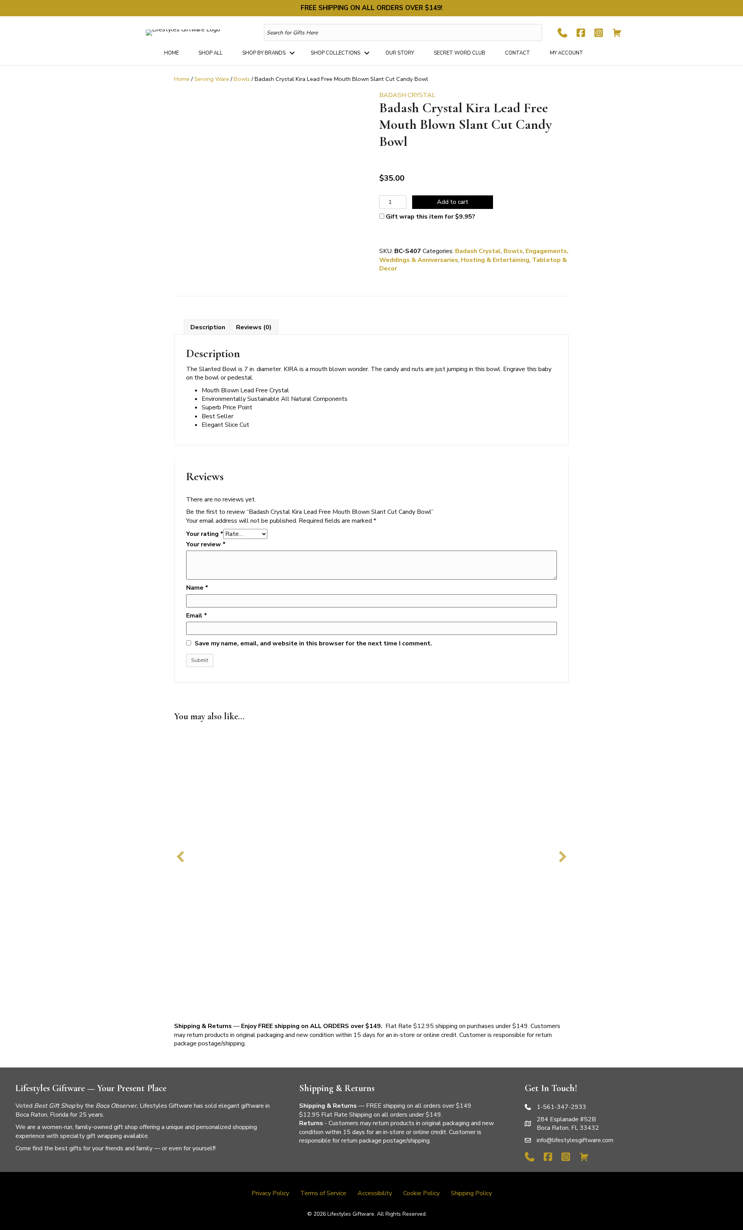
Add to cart (452, 202)
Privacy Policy (270, 1193)
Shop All (211, 53)
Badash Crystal (478, 251)
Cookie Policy (421, 1193)
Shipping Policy (471, 1193)
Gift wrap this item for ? (429, 216)
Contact (517, 53)
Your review (206, 544)
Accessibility (375, 1193)
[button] (292, 53)
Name (197, 587)
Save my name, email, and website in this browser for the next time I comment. (313, 643)
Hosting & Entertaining (495, 260)
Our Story (399, 53)
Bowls (242, 79)
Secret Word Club (459, 53)
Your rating (204, 534)
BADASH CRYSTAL (407, 95)
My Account (566, 53)
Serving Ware (211, 79)
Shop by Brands (264, 53)
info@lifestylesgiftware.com (575, 1140)
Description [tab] (207, 327)
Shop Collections (335, 53)
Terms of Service (323, 1193)
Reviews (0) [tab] (254, 327)
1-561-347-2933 (561, 1107)
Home (171, 53)
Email (196, 615)
